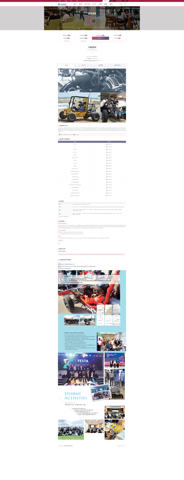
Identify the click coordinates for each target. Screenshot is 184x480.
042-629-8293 (109, 146)
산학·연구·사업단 (87, 4)
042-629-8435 (109, 165)
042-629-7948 (109, 184)
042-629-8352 (109, 171)
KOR (120, 4)
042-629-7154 (109, 195)
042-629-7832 (109, 190)
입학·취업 (80, 4)
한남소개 (74, 4)
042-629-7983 (109, 149)
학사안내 (100, 4)
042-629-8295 (109, 179)
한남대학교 (62, 4)
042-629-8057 (77, 134)
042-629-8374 (109, 187)
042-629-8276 (109, 168)
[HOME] (88, 16)
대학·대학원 (94, 4)
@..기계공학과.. (88, 58)
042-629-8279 (109, 160)
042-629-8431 (109, 163)
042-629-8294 (109, 182)
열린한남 (111, 4)
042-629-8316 (109, 157)
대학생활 (105, 4)
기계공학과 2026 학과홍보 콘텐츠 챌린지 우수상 (90, 60)
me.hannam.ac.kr (89, 56)
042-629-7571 (109, 155)
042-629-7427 (109, 152)
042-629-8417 (109, 193)
